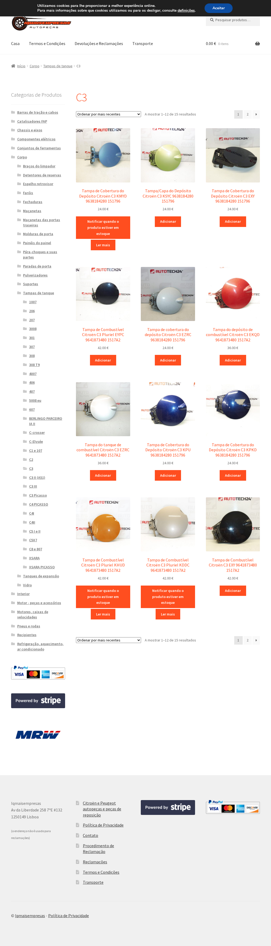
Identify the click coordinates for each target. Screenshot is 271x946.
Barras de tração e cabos (37, 112)
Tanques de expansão (41, 576)
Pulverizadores (35, 275)
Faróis (28, 192)
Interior (23, 593)
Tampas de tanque (58, 66)
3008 (33, 328)
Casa (15, 43)
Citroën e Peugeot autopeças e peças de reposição (102, 809)
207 (32, 320)
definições (186, 10)
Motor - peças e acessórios (39, 602)
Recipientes (27, 634)
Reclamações (95, 861)
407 (32, 391)
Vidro (27, 585)
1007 (33, 302)
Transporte (142, 43)
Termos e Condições (47, 43)
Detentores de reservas (42, 175)
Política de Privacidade (103, 825)
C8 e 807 (35, 549)
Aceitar (219, 8)
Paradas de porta (37, 266)
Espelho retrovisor (38, 183)
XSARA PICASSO (42, 567)
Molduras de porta (38, 233)
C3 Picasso (38, 495)
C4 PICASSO (38, 504)
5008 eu (35, 400)
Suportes (30, 284)
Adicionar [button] (168, 221)
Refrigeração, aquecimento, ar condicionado (40, 646)
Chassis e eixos (29, 130)
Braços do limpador (39, 166)
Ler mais (103, 245)
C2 (31, 459)
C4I (31, 513)
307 (32, 346)
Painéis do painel (37, 242)
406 (32, 382)
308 (32, 355)
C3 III (33, 486)
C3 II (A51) (37, 477)
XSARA (34, 558)
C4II (32, 522)
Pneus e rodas (28, 626)
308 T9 (34, 364)
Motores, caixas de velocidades (32, 614)
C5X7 (33, 540)
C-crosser (37, 432)
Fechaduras (32, 201)
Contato (90, 835)
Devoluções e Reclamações (99, 43)
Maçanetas (32, 210)
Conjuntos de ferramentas (39, 148)
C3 (31, 468)
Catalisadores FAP (32, 121)
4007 (33, 373)
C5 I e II (34, 531)
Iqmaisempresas (30, 915)
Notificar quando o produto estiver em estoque (103, 227)
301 (32, 337)
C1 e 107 (35, 450)
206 (32, 311)
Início (21, 66)
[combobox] (233, 20)
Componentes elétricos (36, 139)
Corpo (34, 66)
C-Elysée (36, 441)
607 (32, 409)
